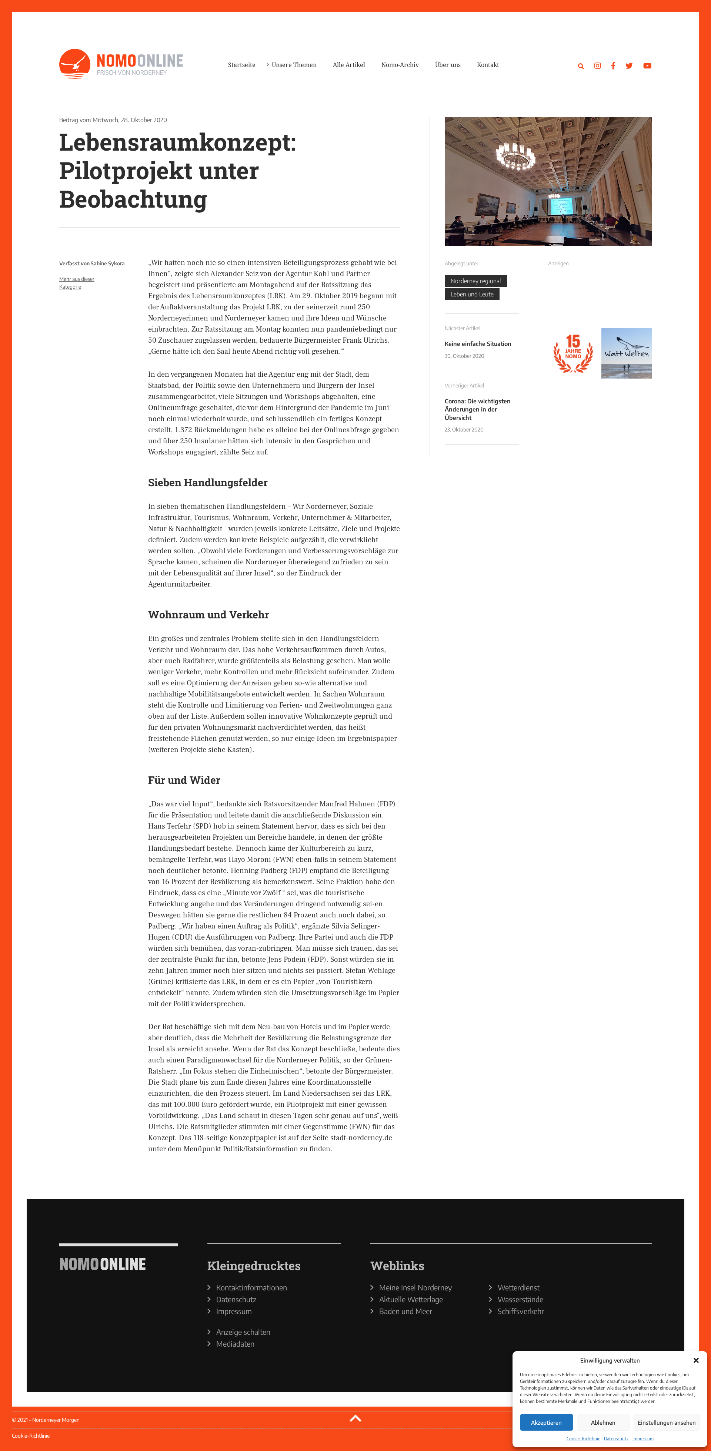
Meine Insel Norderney (415, 1287)
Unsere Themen (294, 65)
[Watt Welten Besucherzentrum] (626, 353)
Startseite (242, 65)
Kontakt (488, 65)
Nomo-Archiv (400, 65)
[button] (696, 1360)
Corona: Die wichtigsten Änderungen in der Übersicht (478, 409)
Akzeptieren (546, 1422)
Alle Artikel (349, 65)
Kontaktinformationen (251, 1287)
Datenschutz (616, 1438)
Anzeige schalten (243, 1332)
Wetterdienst (519, 1287)
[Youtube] (647, 65)
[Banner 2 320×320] (626, 300)
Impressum (643, 1438)
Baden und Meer (405, 1311)
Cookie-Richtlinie (583, 1438)
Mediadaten (235, 1343)
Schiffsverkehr (521, 1311)
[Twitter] (629, 65)
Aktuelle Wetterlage (411, 1299)
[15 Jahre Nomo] (573, 353)
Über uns (448, 65)
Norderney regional (476, 281)
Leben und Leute (472, 294)
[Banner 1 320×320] (573, 300)
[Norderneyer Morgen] (121, 64)
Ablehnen (603, 1422)
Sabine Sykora (108, 263)
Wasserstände (520, 1299)
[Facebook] (613, 65)
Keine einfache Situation (478, 343)
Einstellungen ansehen (667, 1422)
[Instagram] (597, 65)
